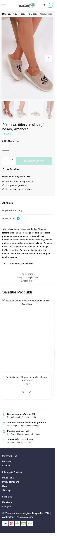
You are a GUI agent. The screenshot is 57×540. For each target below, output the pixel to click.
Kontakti (6, 465)
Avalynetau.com (25, 517)
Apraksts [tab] (7, 203)
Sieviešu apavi (19, 14)
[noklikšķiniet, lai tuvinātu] (28, 58)
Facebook (7, 502)
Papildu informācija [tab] (12, 210)
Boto (31, 281)
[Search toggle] (44, 5)
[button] (48, 58)
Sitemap (6, 490)
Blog (4, 486)
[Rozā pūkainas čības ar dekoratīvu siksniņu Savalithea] (26, 335)
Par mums (7, 461)
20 (6, 147)
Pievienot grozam (34, 161)
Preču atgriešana (10, 481)
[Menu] (6, 5)
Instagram (7, 506)
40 (30, 392)
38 (23, 392)
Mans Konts (8, 477)
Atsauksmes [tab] (10, 218)
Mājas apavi (33, 14)
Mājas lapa (6, 14)
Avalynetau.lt (9, 517)
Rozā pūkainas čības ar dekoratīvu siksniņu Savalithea (27, 379)
